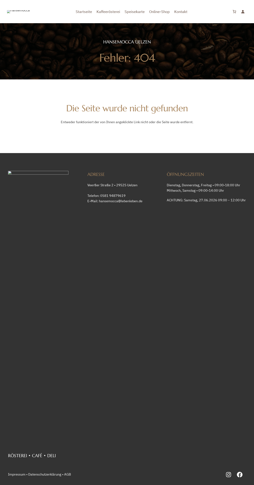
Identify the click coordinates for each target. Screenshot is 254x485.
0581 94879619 (113, 196)
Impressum (16, 474)
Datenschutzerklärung (44, 474)
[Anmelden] (243, 11)
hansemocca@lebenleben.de (120, 201)
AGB (67, 474)
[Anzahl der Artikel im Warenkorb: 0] (234, 11)
